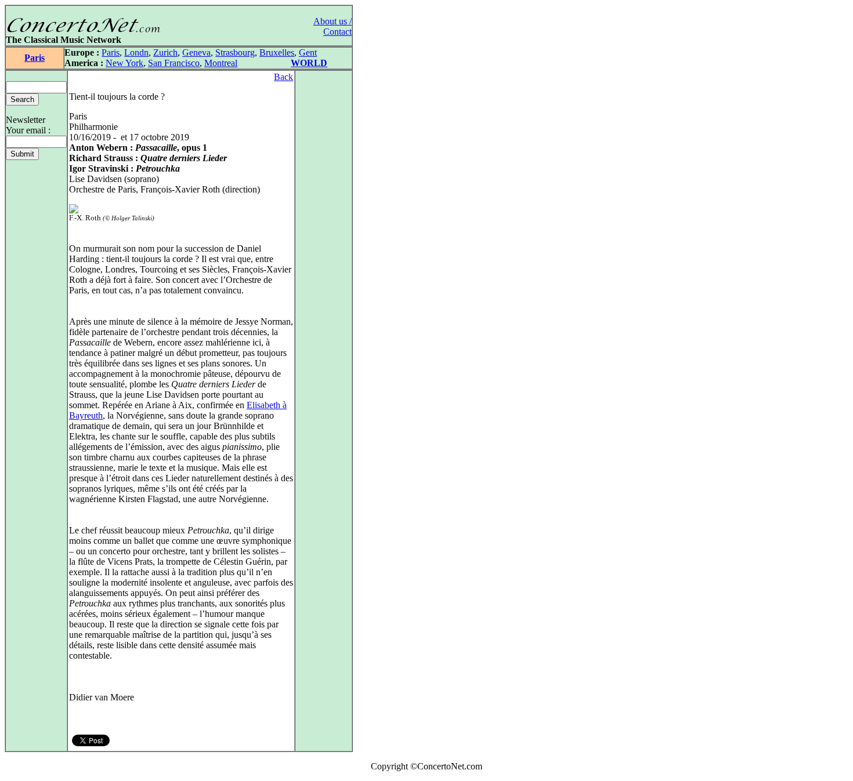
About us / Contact (332, 26)
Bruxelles (276, 52)
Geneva (196, 52)
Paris (34, 58)
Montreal (220, 63)
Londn (136, 52)
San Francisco (174, 63)
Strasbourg (235, 52)
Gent (308, 52)
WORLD (309, 63)
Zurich (165, 52)
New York (124, 63)
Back (283, 77)
